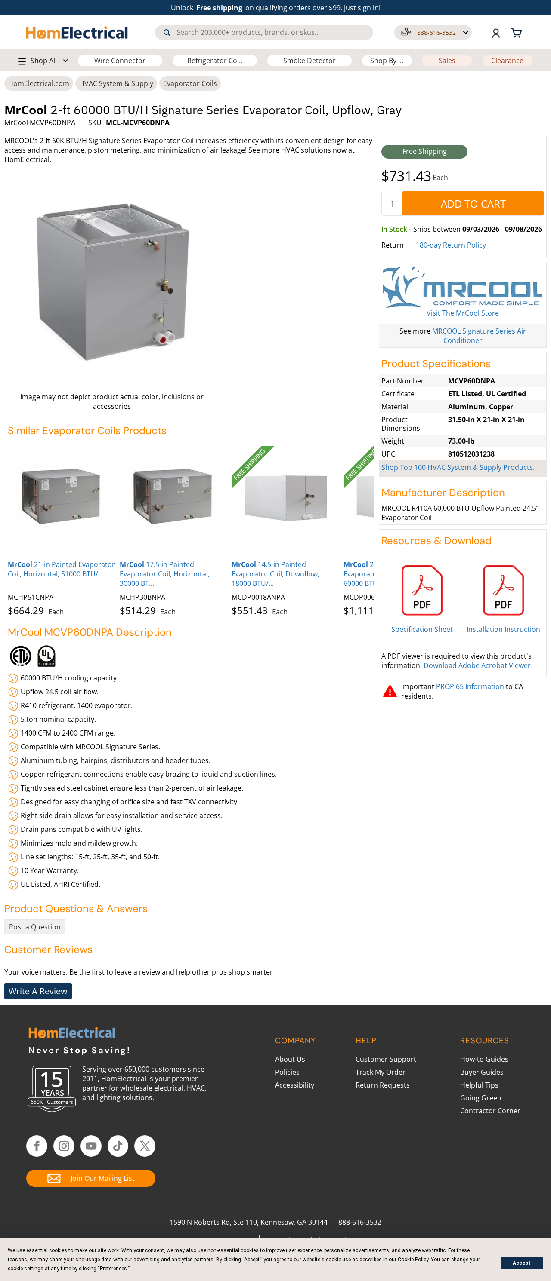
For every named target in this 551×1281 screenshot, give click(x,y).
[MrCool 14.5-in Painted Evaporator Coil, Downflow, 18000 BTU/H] (285, 499)
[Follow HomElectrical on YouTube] (91, 1146)
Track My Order (381, 1072)
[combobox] (264, 32)
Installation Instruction (503, 629)
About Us (290, 1059)
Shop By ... (386, 60)
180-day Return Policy (451, 245)
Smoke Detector (309, 60)
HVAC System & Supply (116, 83)
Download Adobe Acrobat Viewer (477, 665)
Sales (447, 60)
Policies (287, 1072)
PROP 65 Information (470, 686)
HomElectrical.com (38, 83)
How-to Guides (484, 1059)
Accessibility (294, 1085)
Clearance (507, 60)
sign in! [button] (369, 7)
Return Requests (383, 1085)
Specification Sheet (422, 629)
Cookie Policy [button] (413, 1259)
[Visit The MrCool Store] (462, 286)
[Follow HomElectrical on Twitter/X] (144, 1146)
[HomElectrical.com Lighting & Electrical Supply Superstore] (71, 1033)
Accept (522, 1263)
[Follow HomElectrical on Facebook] (36, 1146)
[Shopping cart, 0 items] (518, 32)
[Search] (167, 32)
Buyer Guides (482, 1072)
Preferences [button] (113, 1269)
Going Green (480, 1098)
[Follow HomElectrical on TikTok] (118, 1146)
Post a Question (35, 927)
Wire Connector (119, 60)
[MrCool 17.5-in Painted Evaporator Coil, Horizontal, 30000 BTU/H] (173, 499)
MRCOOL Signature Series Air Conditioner (479, 335)
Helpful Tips (479, 1085)
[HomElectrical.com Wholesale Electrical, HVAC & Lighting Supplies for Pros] (77, 32)
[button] (433, 32)
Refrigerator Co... (214, 60)
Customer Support (386, 1059)
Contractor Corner (490, 1111)
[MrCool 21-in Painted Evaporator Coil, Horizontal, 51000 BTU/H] (61, 499)
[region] (191, 529)
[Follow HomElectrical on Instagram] (63, 1146)
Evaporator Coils (190, 83)
